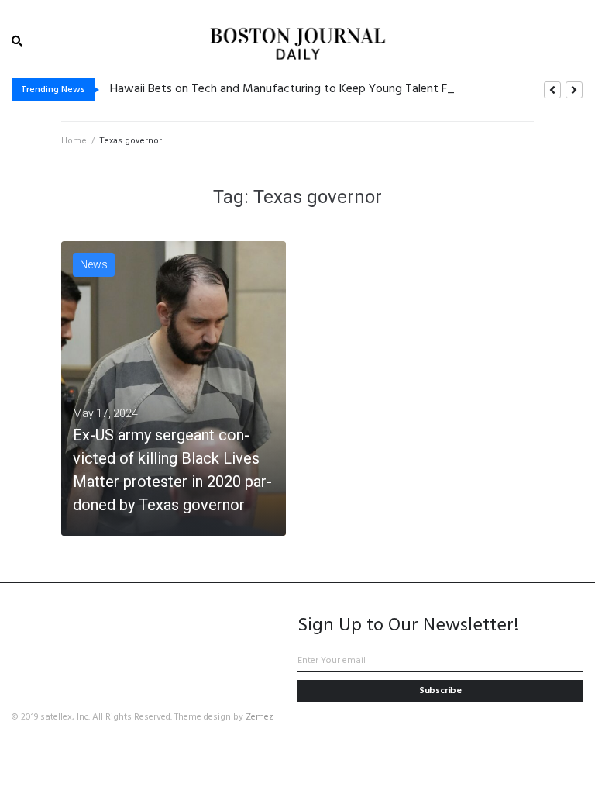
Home (74, 141)
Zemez (259, 717)
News (94, 264)
